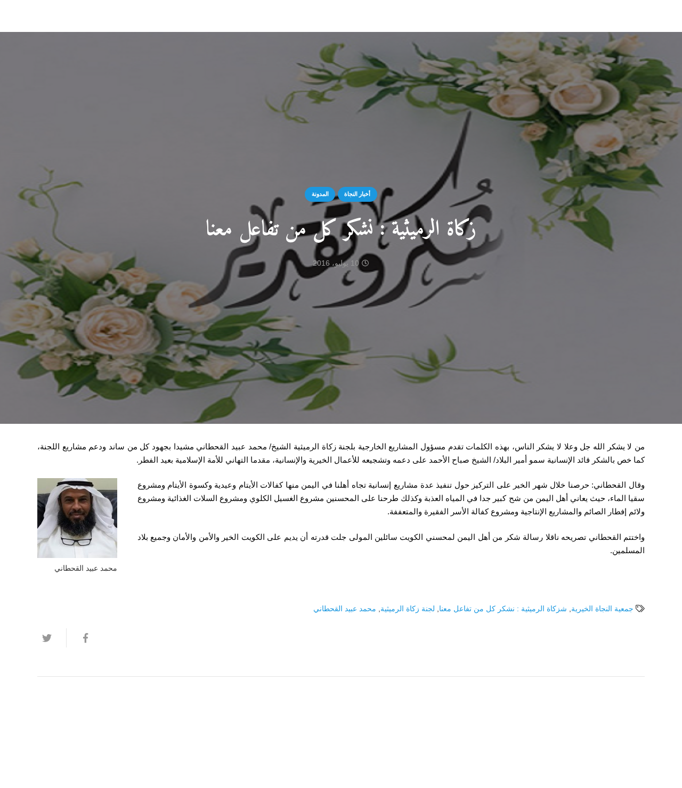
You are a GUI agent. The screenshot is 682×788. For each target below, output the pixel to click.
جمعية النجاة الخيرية (602, 609)
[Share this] (80, 637)
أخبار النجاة (357, 194)
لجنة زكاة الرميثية (407, 609)
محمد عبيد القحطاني (344, 609)
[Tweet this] (51, 637)
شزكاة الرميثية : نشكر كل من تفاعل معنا (503, 609)
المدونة (320, 194)
